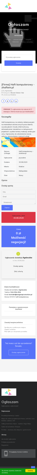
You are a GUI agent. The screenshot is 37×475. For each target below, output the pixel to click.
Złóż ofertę (18, 271)
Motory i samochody (27, 42)
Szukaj (18, 63)
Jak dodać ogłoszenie (8, 439)
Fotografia (28, 39)
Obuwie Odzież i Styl (17, 93)
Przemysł (6, 42)
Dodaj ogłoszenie (18, 352)
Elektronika (16, 42)
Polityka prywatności (8, 442)
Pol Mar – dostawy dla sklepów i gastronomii (16, 430)
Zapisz (7, 208)
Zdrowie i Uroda (18, 39)
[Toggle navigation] (33, 6)
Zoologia (8, 39)
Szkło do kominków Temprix (10, 427)
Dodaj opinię (18, 266)
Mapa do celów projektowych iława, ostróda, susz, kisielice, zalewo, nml (18, 420)
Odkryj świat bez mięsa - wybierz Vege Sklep (16, 424)
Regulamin (4, 445)
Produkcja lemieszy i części (10, 415)
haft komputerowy (22, 297)
